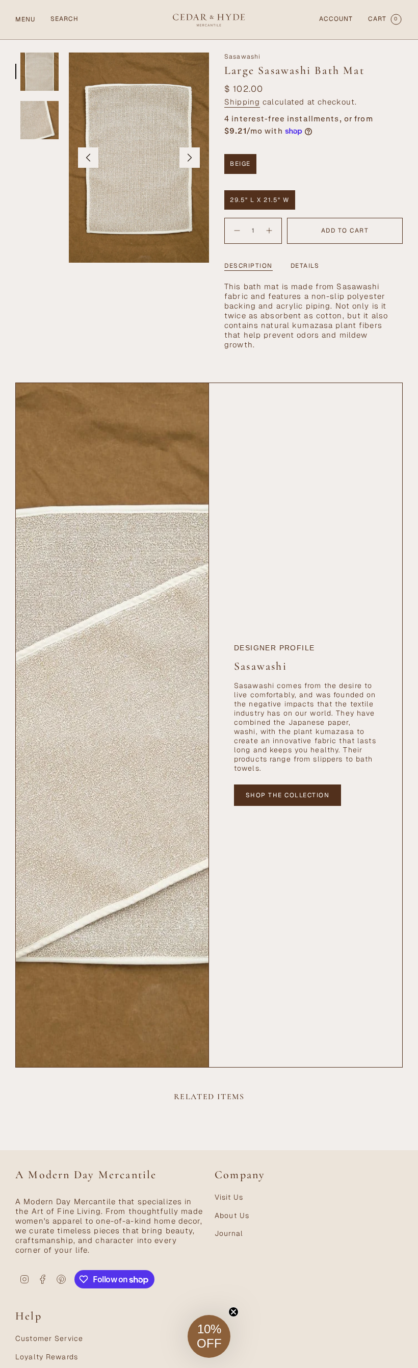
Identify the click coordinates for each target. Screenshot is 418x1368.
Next (189, 157)
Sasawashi (242, 57)
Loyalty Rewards (46, 1356)
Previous (88, 157)
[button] (209, 1336)
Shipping (242, 102)
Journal (229, 1233)
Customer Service (49, 1338)
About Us (232, 1215)
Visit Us (229, 1197)
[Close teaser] (233, 1312)
